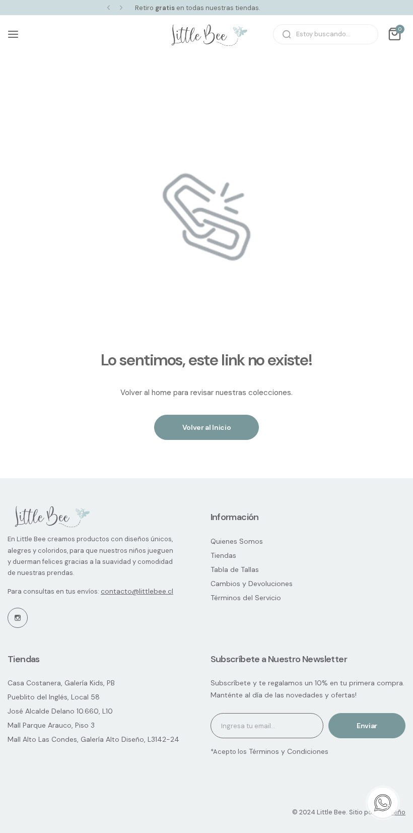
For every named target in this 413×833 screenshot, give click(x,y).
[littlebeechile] (206, 34)
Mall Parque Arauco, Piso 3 (51, 725)
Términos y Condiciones (287, 751)
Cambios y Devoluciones (252, 583)
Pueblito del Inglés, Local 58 (54, 696)
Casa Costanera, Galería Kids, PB (61, 682)
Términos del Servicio (246, 597)
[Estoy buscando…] (287, 34)
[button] (108, 8)
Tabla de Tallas (235, 569)
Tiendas (223, 555)
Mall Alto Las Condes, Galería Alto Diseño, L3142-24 (93, 739)
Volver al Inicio (206, 427)
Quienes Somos (237, 541)
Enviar (367, 725)
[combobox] (325, 34)
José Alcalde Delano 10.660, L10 (60, 711)
